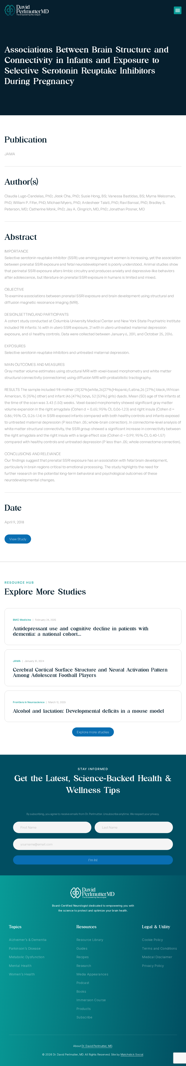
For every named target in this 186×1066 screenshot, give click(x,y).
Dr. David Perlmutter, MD (97, 1046)
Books (81, 991)
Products (83, 1009)
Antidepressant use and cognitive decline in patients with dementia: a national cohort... (81, 631)
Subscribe (84, 1017)
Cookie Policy (152, 940)
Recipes (82, 957)
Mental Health (20, 966)
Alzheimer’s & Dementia (27, 940)
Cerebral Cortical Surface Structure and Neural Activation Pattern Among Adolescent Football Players (90, 672)
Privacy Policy (153, 966)
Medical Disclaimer (157, 957)
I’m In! (93, 860)
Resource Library (89, 940)
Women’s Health (22, 974)
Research (83, 966)
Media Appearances (92, 974)
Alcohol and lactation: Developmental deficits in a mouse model (88, 711)
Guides (81, 948)
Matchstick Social (132, 1054)
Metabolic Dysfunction (27, 957)
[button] (177, 10)
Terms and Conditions (159, 948)
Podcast (82, 983)
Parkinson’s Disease (25, 948)
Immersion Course (91, 1000)
